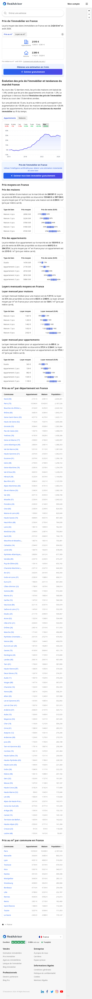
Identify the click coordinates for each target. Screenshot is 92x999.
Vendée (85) (8, 559)
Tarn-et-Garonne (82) (12, 746)
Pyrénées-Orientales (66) (14, 637)
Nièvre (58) (8, 774)
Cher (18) (7, 723)
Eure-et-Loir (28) (10, 646)
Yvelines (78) (9, 435)
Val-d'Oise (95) (9, 472)
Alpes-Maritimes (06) (12, 486)
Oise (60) (7, 509)
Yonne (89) (8, 691)
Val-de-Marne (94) (11, 449)
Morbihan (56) (9, 531)
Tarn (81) (7, 664)
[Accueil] (3, 924)
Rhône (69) (8, 412)
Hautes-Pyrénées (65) (12, 760)
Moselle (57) (9, 499)
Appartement (31, 394)
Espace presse (39, 960)
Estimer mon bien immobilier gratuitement (34, 175)
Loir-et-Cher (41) (10, 705)
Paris (6, 851)
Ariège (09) (8, 810)
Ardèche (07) (9, 710)
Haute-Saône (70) (11, 755)
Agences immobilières (12, 960)
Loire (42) (7, 527)
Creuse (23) (8, 829)
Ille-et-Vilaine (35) (11, 490)
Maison (44, 394)
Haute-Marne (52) (11, 792)
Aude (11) (8, 678)
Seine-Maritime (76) (12, 467)
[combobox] (33, 13)
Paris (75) (7, 403)
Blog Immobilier (9, 967)
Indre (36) (8, 769)
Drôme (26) (8, 627)
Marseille (7, 855)
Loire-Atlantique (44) (12, 444)
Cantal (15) (8, 815)
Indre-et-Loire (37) (11, 577)
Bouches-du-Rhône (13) (13, 408)
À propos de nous (41, 953)
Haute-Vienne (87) (11, 669)
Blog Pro (6, 980)
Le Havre (7, 915)
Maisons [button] (22, 118)
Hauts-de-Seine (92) (12, 422)
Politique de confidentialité (44, 973)
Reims (6, 901)
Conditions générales (42, 970)
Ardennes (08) (9, 737)
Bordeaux (8, 887)
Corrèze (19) (9, 751)
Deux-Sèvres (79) (10, 673)
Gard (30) (7, 536)
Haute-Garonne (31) (12, 454)
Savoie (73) (8, 650)
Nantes (7, 874)
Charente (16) (9, 687)
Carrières (37, 956)
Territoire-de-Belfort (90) (13, 819)
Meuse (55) (8, 783)
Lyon (6, 860)
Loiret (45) (8, 550)
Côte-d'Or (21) (9, 623)
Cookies (37, 977)
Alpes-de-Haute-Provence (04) (16, 801)
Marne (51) (8, 595)
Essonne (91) (9, 458)
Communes (8, 394)
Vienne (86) (8, 641)
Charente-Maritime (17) (13, 568)
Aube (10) (8, 714)
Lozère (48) (8, 833)
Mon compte (74, 4)
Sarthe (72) (8, 600)
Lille (5, 892)
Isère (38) (7, 463)
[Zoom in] (89, 10)
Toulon (6, 910)
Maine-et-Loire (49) (11, 513)
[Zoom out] (89, 14)
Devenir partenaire (10, 977)
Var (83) (7, 495)
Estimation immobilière (12, 953)
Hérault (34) (8, 476)
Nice (6, 869)
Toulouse (7, 865)
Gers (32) (7, 778)
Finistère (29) (9, 504)
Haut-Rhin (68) (9, 522)
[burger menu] (86, 3)
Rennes (7, 897)
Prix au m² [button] (8, 34)
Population (55, 394)
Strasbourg (8, 883)
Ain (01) (7, 573)
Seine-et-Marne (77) (12, 440)
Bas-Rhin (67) (9, 481)
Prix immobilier (9, 956)
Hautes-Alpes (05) (11, 824)
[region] (79, 503)
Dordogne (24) (9, 655)
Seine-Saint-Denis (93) (13, 417)
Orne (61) (7, 728)
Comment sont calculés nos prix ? (34, 61)
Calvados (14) (9, 545)
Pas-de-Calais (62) (11, 431)
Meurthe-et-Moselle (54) (13, 541)
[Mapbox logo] (68, 997)
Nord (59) (7, 399)
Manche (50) (9, 632)
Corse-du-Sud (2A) (11, 806)
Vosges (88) (8, 682)
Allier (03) (8, 696)
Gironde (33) (9, 426)
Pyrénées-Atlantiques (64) (14, 554)
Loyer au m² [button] (20, 34)
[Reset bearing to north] (89, 17)
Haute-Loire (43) (10, 765)
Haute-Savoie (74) (11, 518)
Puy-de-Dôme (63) (11, 563)
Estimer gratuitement (34, 72)
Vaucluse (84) (9, 605)
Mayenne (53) (9, 719)
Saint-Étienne (9, 906)
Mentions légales (41, 980)
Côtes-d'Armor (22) (11, 586)
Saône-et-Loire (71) (11, 609)
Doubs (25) (8, 614)
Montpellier (8, 878)
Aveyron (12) (9, 733)
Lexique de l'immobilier (12, 963)
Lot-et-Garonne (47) (11, 701)
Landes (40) (8, 659)
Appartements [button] (10, 118)
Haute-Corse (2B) (10, 787)
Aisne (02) (8, 618)
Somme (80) (8, 591)
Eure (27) (7, 582)
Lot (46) (7, 797)
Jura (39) (7, 742)
